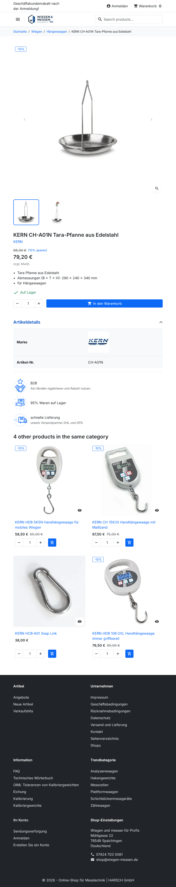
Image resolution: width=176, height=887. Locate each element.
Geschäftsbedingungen (109, 704)
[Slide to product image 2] (57, 212)
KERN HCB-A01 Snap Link (36, 633)
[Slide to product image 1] (26, 212)
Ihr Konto (20, 820)
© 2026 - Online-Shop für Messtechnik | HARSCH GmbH (88, 880)
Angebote (21, 697)
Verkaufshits (23, 711)
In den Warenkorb (105, 303)
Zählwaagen (100, 805)
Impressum (99, 697)
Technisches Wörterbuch (33, 778)
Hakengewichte (103, 778)
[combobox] (129, 19)
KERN (18, 242)
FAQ (16, 771)
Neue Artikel (23, 704)
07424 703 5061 (109, 854)
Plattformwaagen (104, 792)
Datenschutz (101, 718)
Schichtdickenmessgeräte (111, 798)
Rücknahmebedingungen (110, 711)
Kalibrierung (23, 798)
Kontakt (97, 731)
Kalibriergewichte (27, 805)
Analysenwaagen (104, 771)
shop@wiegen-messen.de (117, 859)
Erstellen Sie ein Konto (31, 845)
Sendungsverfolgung (30, 831)
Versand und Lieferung (109, 725)
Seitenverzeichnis (105, 738)
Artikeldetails (26, 322)
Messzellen (99, 785)
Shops (96, 745)
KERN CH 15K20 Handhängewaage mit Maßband (123, 524)
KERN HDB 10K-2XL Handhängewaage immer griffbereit (123, 636)
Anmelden (21, 838)
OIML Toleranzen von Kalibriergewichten (46, 785)
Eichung (19, 792)
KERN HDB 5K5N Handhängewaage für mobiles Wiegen (47, 524)
